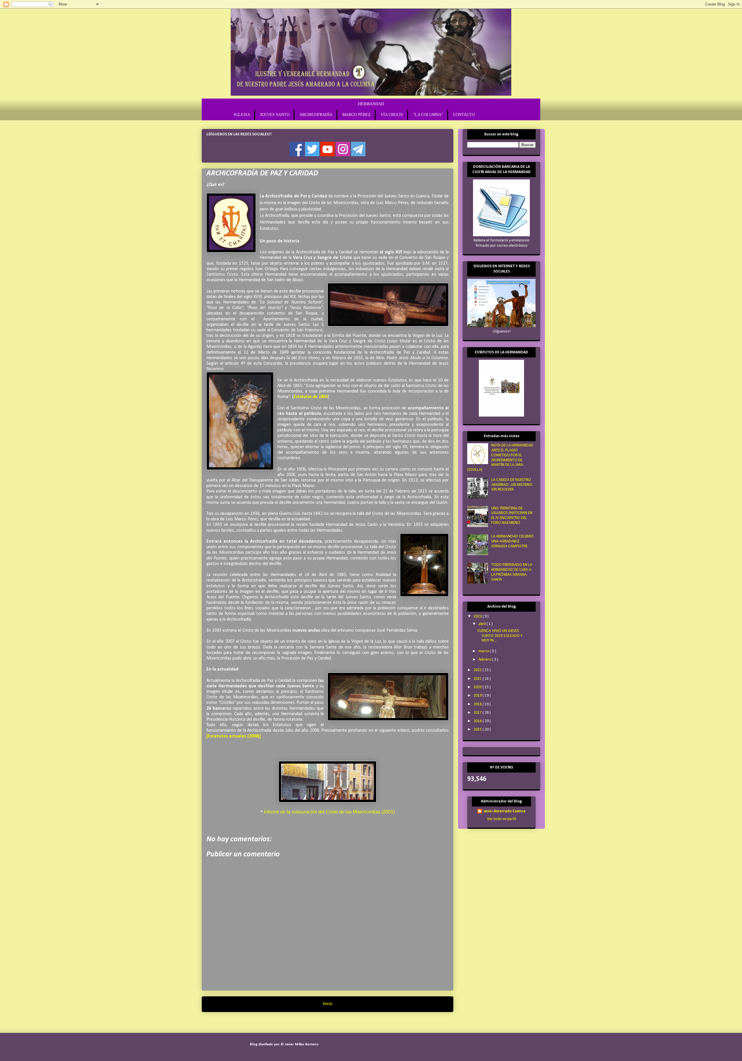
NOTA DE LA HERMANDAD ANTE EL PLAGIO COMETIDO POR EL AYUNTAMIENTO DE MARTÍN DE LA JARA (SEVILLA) (500, 457)
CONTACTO (464, 114)
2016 (478, 721)
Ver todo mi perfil (501, 819)
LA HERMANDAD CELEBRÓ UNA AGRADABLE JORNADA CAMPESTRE (512, 541)
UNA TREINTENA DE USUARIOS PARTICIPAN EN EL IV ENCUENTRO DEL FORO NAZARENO (511, 515)
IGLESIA (242, 114)
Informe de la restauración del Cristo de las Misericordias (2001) (329, 811)
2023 (478, 616)
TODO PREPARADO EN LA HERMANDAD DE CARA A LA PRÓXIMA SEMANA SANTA (511, 572)
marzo (484, 651)
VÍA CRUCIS (392, 114)
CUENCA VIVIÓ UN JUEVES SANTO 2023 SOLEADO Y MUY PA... (500, 636)
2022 (478, 670)
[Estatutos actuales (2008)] (233, 736)
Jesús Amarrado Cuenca (504, 811)
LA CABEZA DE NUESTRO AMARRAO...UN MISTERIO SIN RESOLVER (511, 485)
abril (483, 624)
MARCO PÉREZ (356, 114)
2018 (478, 704)
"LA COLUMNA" (428, 114)
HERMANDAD (371, 104)
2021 (478, 679)
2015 (478, 729)
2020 (478, 687)
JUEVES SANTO (275, 114)
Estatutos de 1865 (311, 397)
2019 (478, 695)
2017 (478, 713)
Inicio (327, 1004)
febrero (485, 659)
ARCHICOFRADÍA (315, 114)
